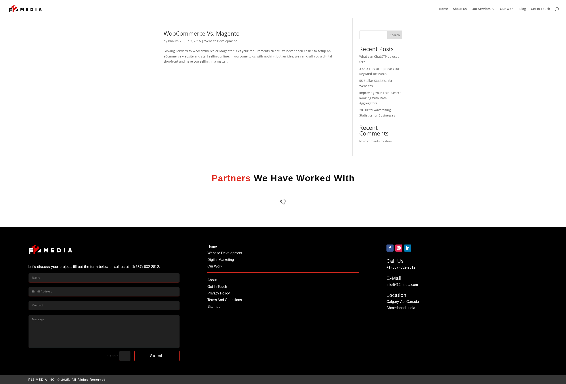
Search (395, 35)
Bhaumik (174, 41)
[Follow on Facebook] (390, 248)
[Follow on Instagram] (398, 248)
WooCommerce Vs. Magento (202, 33)
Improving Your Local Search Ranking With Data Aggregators (380, 98)
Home (443, 9)
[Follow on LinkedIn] (407, 248)
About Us (460, 9)
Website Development (220, 41)
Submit (157, 356)
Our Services (481, 9)
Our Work (507, 9)
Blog (522, 9)
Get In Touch (540, 9)
